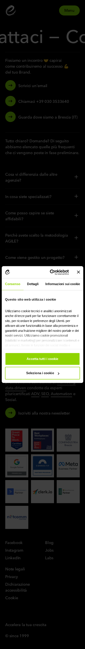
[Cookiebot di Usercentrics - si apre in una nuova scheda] (51, 272)
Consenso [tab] (12, 284)
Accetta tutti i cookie (42, 359)
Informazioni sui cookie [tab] (62, 284)
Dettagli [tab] (33, 284)
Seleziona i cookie (40, 373)
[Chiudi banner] (78, 272)
